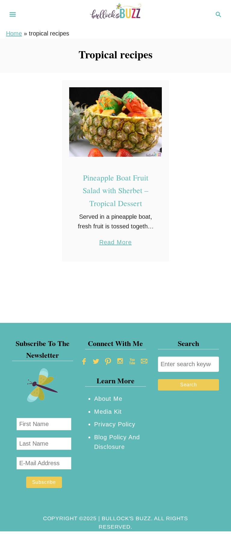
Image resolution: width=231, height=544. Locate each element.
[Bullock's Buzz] (115, 14)
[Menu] (12, 14)
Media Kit (108, 411)
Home (14, 33)
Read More (115, 243)
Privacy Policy (114, 424)
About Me (108, 398)
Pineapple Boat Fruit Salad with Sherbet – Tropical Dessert (115, 190)
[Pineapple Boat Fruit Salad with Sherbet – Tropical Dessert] (115, 122)
